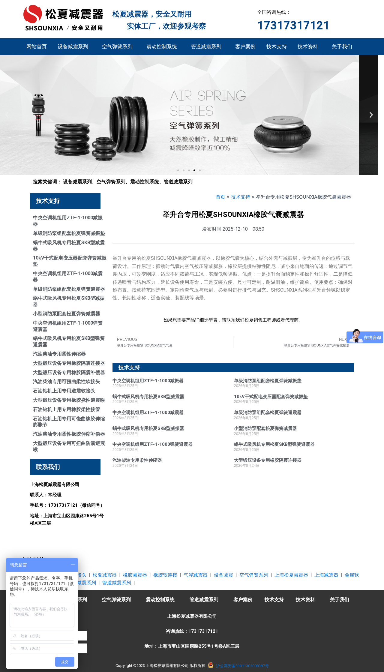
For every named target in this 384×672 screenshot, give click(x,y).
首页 (220, 197)
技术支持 (276, 47)
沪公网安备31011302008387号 (242, 666)
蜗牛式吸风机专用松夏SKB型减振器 (148, 428)
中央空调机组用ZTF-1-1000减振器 (148, 380)
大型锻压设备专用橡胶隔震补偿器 (69, 372)
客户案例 (245, 47)
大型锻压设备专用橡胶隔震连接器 (69, 363)
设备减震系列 (73, 47)
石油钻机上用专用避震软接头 (64, 391)
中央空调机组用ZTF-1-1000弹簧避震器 (152, 444)
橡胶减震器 (135, 575)
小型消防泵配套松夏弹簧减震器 (66, 313)
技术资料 (308, 47)
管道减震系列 (206, 47)
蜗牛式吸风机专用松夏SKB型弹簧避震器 (274, 444)
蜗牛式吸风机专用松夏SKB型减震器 (148, 396)
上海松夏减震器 (291, 575)
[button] (6, 115)
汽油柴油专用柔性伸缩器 (59, 354)
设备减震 (223, 575)
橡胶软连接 (165, 575)
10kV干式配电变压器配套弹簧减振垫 (271, 396)
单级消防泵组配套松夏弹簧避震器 (69, 289)
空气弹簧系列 (117, 47)
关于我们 (342, 47)
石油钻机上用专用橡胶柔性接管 (66, 409)
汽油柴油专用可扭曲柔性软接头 (66, 381)
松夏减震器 (105, 575)
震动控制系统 (161, 47)
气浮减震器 (196, 575)
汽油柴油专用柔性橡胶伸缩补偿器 (69, 434)
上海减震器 (326, 575)
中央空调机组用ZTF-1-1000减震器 (148, 412)
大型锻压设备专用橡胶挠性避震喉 (69, 400)
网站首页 (36, 47)
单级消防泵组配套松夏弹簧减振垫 (69, 233)
